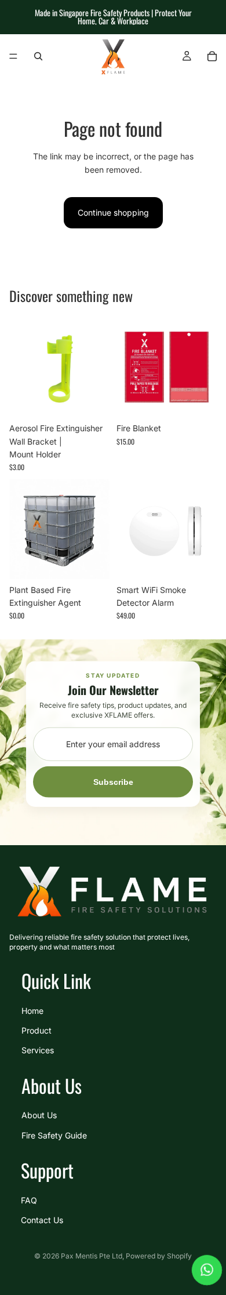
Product (36, 1030)
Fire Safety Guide (54, 1135)
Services (37, 1050)
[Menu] (13, 56)
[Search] (38, 56)
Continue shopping (113, 212)
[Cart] (212, 56)
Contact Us (42, 1220)
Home (32, 1010)
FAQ (29, 1200)
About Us (39, 1115)
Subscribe (113, 782)
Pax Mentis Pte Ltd (91, 1256)
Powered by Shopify (159, 1256)
